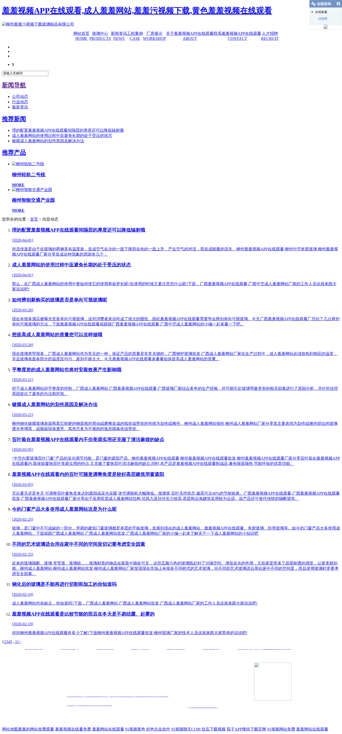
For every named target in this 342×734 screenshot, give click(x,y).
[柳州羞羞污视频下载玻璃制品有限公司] (38, 24)
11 (17, 642)
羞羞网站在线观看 (108, 729)
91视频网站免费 (281, 729)
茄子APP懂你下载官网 (246, 729)
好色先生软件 (158, 729)
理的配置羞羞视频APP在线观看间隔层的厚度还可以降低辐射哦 (68, 130)
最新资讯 (20, 107)
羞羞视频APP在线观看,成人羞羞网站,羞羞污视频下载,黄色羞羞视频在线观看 (137, 10)
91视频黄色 (135, 729)
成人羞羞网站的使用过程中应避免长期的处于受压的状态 (62, 135)
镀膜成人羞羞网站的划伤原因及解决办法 (48, 141)
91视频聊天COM (186, 729)
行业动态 (20, 102)
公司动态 (20, 96)
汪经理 (322, 19)
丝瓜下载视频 (214, 729)
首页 (34, 219)
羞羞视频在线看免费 (73, 729)
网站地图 (10, 729)
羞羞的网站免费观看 (36, 729)
